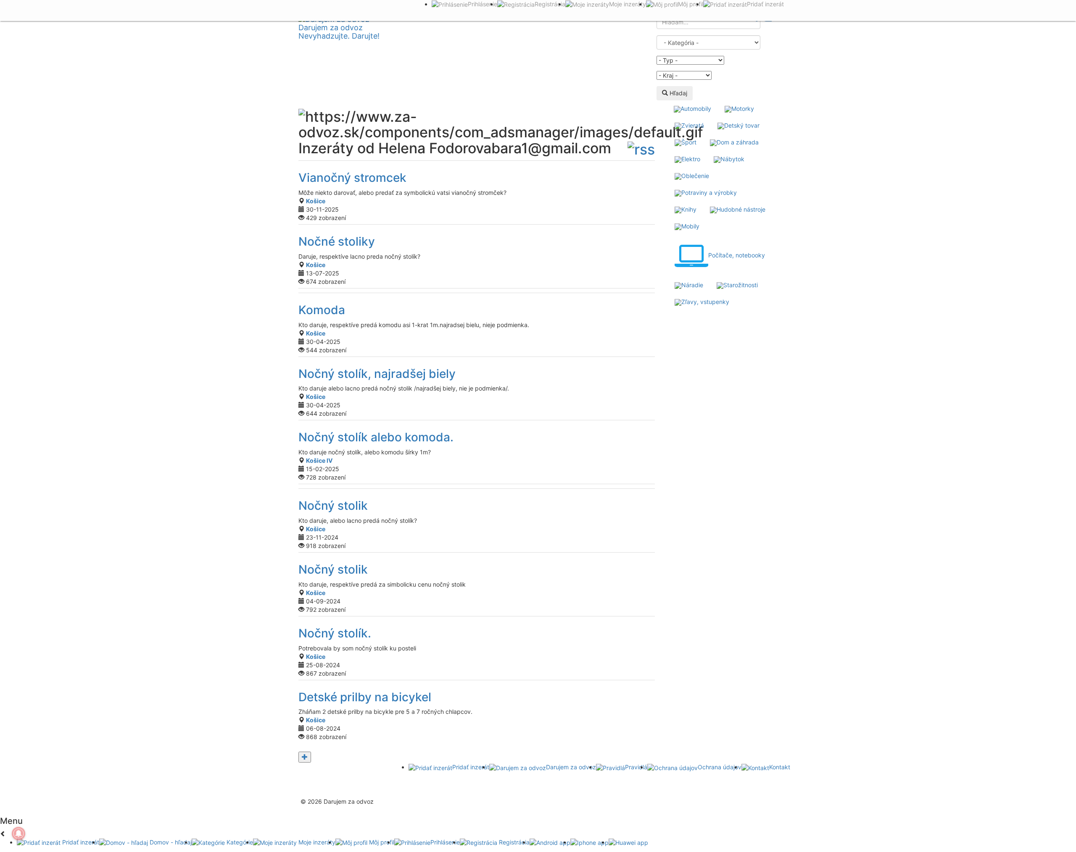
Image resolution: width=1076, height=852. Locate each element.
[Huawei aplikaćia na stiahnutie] (436, 782)
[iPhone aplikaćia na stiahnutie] (379, 782)
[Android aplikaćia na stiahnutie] (322, 774)
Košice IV (319, 460)
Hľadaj (677, 93)
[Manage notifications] (18, 833)
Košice (315, 200)
